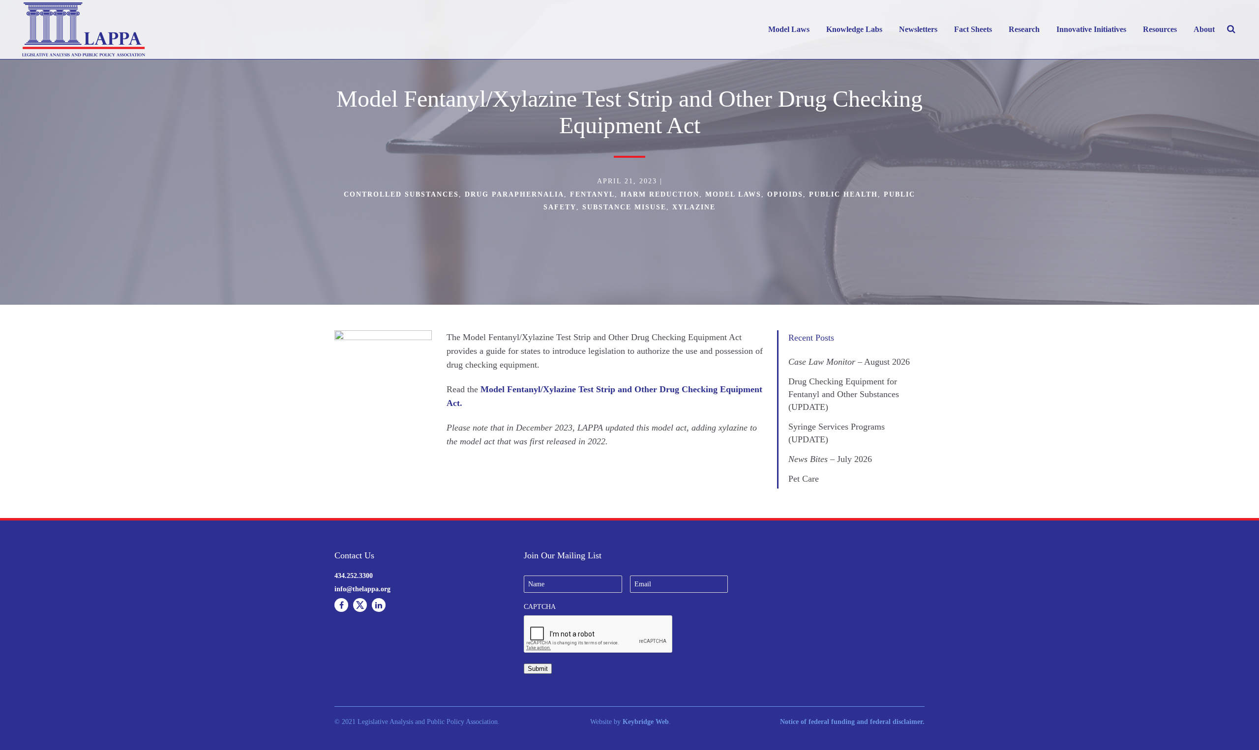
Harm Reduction (660, 194)
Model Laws (733, 194)
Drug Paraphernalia (514, 194)
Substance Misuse (624, 207)
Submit (538, 668)
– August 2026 (849, 362)
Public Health (843, 194)
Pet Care (803, 479)
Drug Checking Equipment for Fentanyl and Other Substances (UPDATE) (843, 394)
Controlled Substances (401, 194)
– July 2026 (830, 459)
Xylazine (694, 207)
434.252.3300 (353, 575)
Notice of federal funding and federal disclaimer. (852, 721)
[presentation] (598, 634)
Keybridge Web (646, 721)
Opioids (785, 194)
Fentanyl (592, 194)
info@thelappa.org (362, 589)
